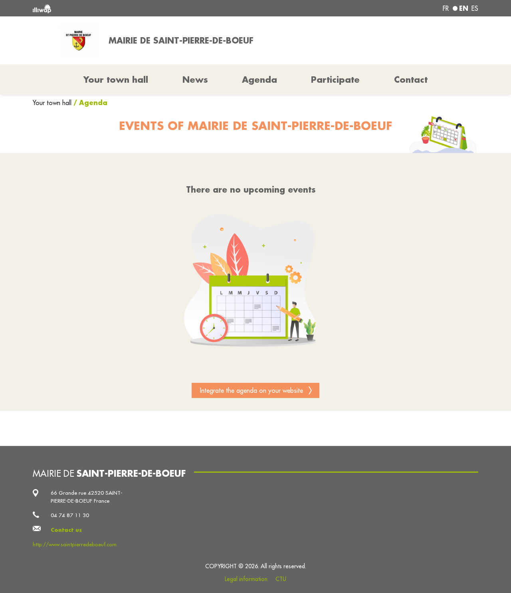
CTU (280, 579)
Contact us (66, 529)
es (474, 8)
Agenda (259, 79)
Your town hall (53, 103)
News (195, 79)
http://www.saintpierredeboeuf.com (75, 544)
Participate (335, 79)
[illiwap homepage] (123, 8)
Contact (411, 79)
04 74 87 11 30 (70, 515)
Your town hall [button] (115, 79)
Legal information (246, 579)
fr (446, 8)
